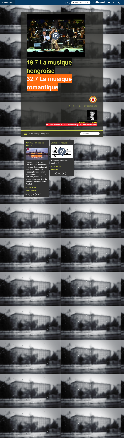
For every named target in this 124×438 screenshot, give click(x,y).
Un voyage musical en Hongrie (35, 144)
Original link (32, 187)
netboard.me (101, 2)
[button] (119, 2)
